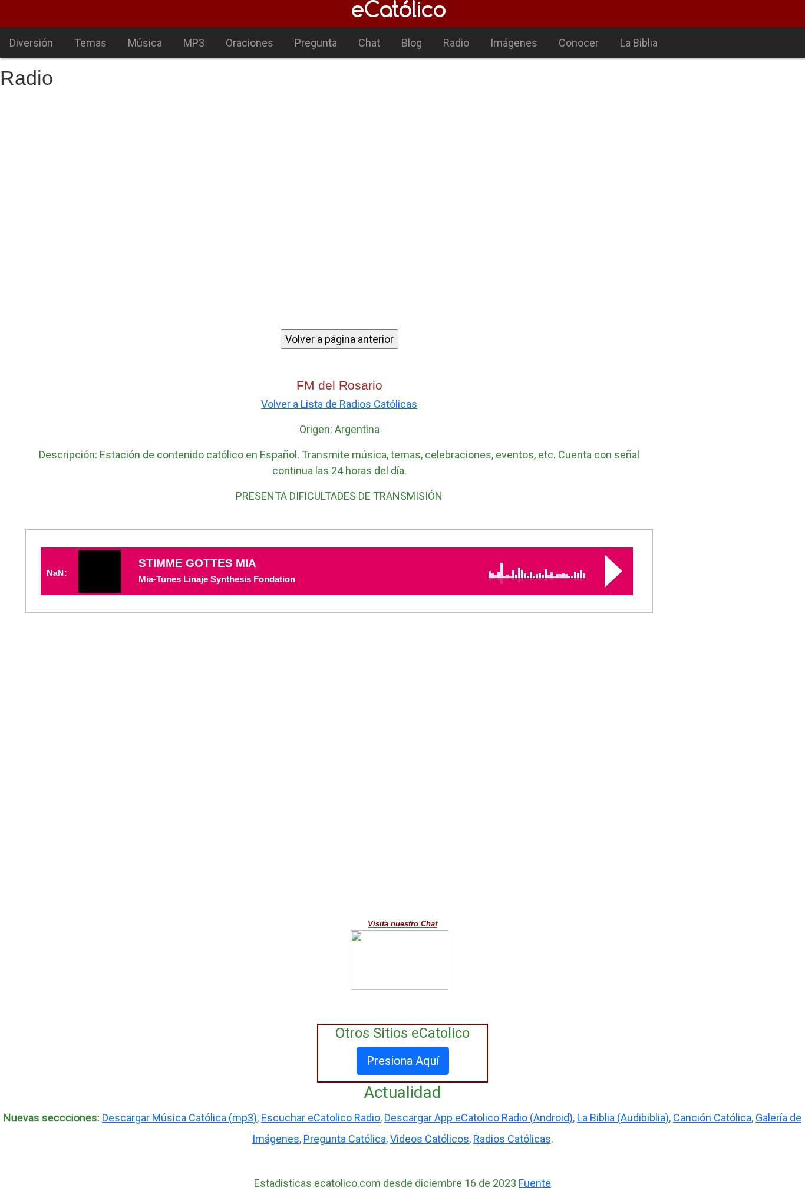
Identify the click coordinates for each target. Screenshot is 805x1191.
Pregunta (316, 43)
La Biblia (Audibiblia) (623, 1117)
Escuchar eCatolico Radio (320, 1117)
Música (145, 43)
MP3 (193, 43)
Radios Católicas (512, 1139)
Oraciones (249, 43)
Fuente (535, 1183)
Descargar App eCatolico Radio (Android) (478, 1117)
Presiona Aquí (403, 1061)
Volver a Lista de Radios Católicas (339, 404)
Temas (90, 43)
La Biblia (639, 43)
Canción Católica (712, 1117)
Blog (411, 43)
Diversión (31, 43)
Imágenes (513, 43)
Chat (369, 43)
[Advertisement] (402, 199)
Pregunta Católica (344, 1139)
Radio (456, 43)
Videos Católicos (429, 1139)
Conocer (579, 43)
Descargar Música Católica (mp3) (179, 1117)
